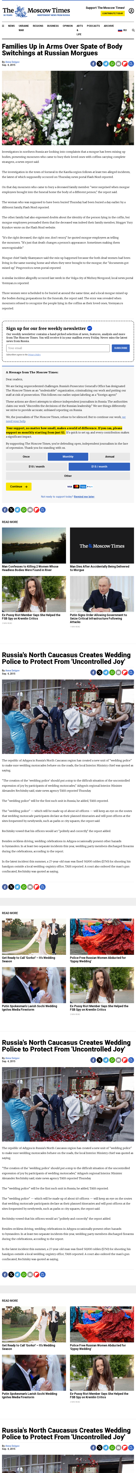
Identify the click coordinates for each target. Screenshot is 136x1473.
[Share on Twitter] (99, 64)
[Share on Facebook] (93, 64)
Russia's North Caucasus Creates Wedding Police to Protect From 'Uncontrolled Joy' (66, 658)
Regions (38, 26)
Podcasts (93, 26)
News (11, 26)
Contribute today (112, 13)
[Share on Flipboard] (125, 64)
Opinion (68, 26)
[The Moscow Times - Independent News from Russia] (36, 11)
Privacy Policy (34, 354)
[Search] (133, 30)
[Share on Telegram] (106, 64)
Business (53, 26)
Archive (109, 26)
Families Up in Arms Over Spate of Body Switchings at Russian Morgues (62, 50)
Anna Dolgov (12, 62)
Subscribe (120, 348)
